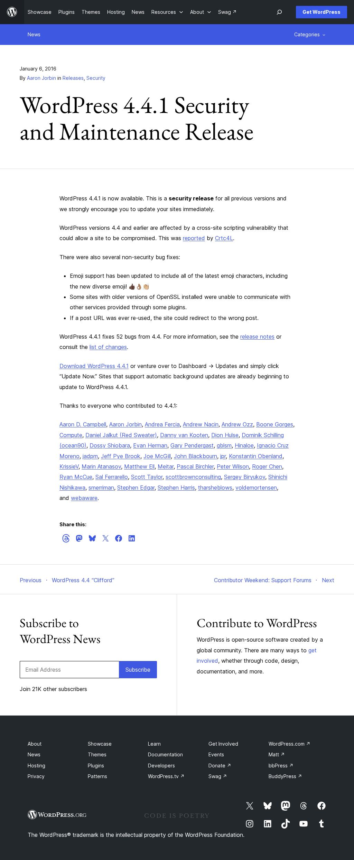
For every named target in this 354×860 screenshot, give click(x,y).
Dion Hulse (225, 435)
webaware (84, 497)
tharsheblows (215, 487)
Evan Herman (150, 445)
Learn (154, 744)
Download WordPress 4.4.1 (94, 365)
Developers (161, 765)
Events (216, 754)
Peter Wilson (233, 466)
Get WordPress (321, 12)
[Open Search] (279, 12)
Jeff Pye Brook (120, 456)
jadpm (90, 456)
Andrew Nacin (200, 424)
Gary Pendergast (192, 445)
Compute (70, 435)
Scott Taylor (146, 476)
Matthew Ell (139, 466)
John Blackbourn (195, 456)
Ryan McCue (75, 476)
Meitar (166, 466)
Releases (73, 78)
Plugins (96, 765)
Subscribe (137, 669)
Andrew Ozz (237, 424)
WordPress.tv (166, 776)
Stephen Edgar (136, 487)
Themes (97, 754)
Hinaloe (244, 445)
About (34, 744)
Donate (219, 765)
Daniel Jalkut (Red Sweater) (121, 435)
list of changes (108, 346)
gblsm (224, 445)
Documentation (165, 754)
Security (95, 78)
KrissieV (68, 466)
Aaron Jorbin (41, 78)
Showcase (100, 744)
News (34, 34)
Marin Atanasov (101, 466)
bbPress (281, 765)
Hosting (36, 765)
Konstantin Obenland (255, 456)
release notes (257, 336)
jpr (223, 456)
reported (194, 238)
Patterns (97, 776)
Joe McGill (157, 456)
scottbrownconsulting (193, 476)
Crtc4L (224, 238)
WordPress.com (289, 744)
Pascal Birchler (195, 466)
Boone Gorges (274, 424)
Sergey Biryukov (244, 476)
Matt (277, 754)
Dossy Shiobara (110, 445)
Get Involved (223, 744)
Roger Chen (267, 466)
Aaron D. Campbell (82, 424)
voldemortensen (256, 487)
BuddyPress (285, 776)
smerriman (101, 487)
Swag (217, 776)
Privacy (36, 776)
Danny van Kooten (184, 435)
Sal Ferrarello (111, 476)
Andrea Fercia (162, 424)
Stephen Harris (176, 487)
